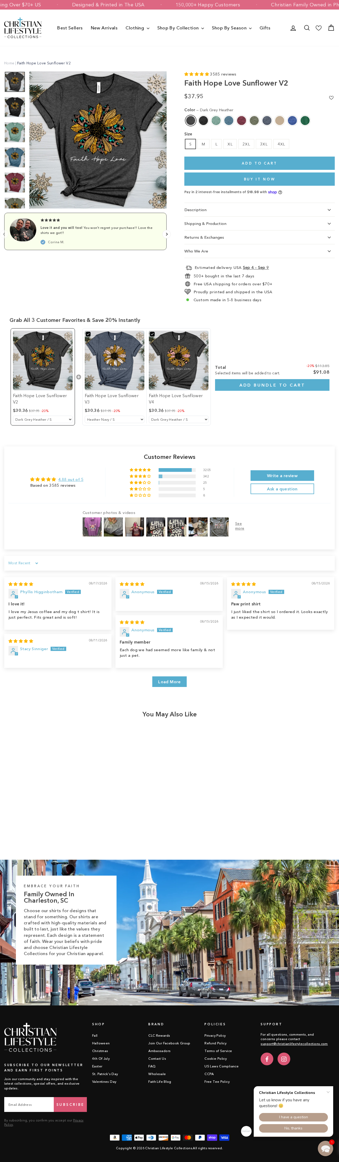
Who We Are (196, 251)
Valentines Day (104, 1082)
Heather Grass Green (305, 120)
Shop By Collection (178, 27)
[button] (197, 74)
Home (9, 63)
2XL (246, 144)
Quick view (43, 803)
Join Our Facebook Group (169, 1043)
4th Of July (101, 1059)
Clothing (135, 27)
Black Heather (203, 120)
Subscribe (70, 1104)
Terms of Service (218, 1051)
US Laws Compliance (221, 1066)
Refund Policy (215, 1043)
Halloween (101, 1043)
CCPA (209, 1074)
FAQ (151, 1066)
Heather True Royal (292, 120)
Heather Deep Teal (229, 120)
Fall (95, 1035)
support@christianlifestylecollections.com (294, 1044)
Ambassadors (159, 1051)
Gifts (265, 27)
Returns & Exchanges (204, 237)
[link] (43, 360)
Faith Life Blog (159, 1082)
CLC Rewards (159, 1035)
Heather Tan (279, 120)
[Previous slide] (4, 234)
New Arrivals (104, 27)
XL (230, 144)
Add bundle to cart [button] (272, 385)
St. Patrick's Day (105, 1074)
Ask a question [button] (282, 488)
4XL (281, 144)
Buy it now (259, 179)
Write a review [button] (282, 475)
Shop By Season (230, 27)
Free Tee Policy (217, 1082)
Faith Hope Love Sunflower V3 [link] (112, 399)
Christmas (100, 1051)
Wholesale (157, 1074)
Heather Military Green (254, 120)
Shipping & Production (205, 223)
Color (208, 109)
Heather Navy (267, 120)
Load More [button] (169, 681)
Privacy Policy (215, 1035)
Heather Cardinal (241, 120)
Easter (97, 1066)
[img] (20, 584)
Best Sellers (70, 27)
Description (195, 209)
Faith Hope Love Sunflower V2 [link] (40, 399)
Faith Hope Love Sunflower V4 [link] (176, 399)
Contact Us (157, 1059)
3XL (263, 144)
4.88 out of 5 (70, 479)
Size (188, 133)
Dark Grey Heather (190, 120)
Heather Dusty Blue (216, 120)
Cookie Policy (215, 1059)
